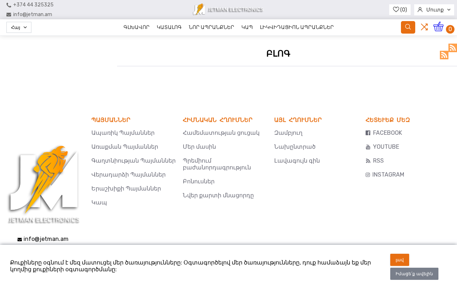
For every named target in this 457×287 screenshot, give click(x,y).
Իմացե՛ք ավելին (414, 273)
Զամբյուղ (288, 132)
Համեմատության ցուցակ (221, 132)
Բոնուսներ (199, 181)
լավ (400, 259)
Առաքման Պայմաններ (124, 146)
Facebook (387, 132)
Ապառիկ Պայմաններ (123, 132)
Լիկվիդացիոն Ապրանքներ (297, 27)
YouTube (386, 146)
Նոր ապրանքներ (211, 27)
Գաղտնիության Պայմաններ (133, 160)
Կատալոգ (169, 27)
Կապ (247, 27)
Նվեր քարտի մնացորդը (218, 195)
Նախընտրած (295, 146)
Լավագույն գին (297, 160)
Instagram (388, 174)
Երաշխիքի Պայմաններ (126, 188)
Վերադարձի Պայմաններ (128, 174)
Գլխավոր (137, 27)
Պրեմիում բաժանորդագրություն (217, 164)
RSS (452, 48)
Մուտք (435, 10)
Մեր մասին (199, 146)
